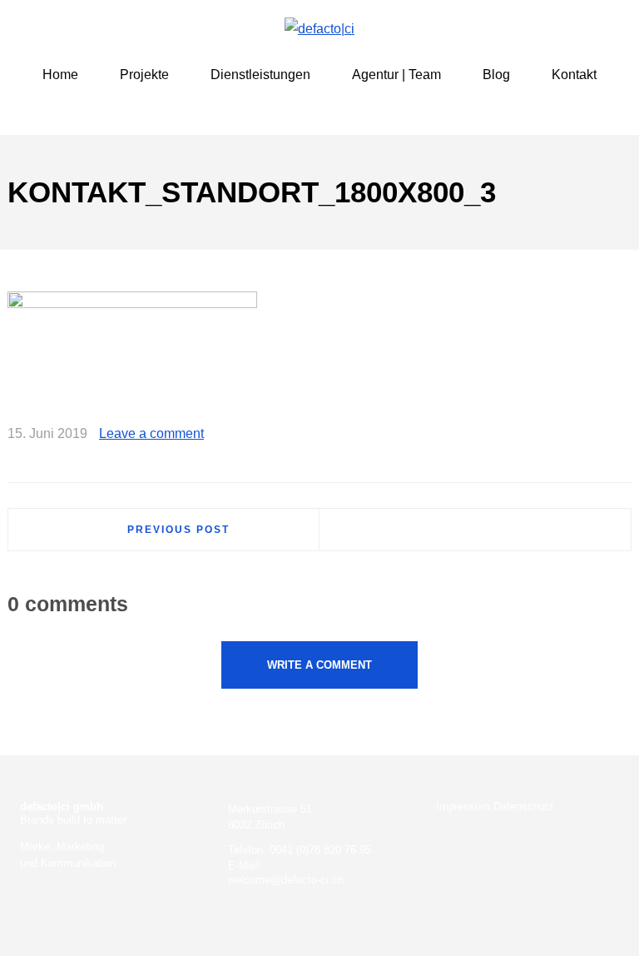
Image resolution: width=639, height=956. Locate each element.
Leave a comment (151, 433)
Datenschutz (523, 806)
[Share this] (546, 434)
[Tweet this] (570, 434)
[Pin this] (619, 434)
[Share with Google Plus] (595, 434)
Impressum (463, 806)
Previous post (178, 529)
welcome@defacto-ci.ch (286, 880)
